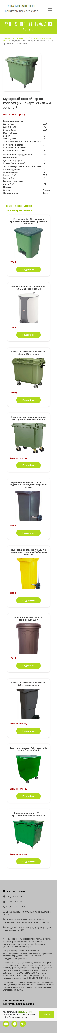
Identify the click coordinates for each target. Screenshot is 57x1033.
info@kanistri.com (14, 896)
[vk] (23, 1024)
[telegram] (14, 1024)
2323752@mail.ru (14, 901)
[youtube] (6, 1024)
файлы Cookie (25, 1012)
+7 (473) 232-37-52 (15, 906)
